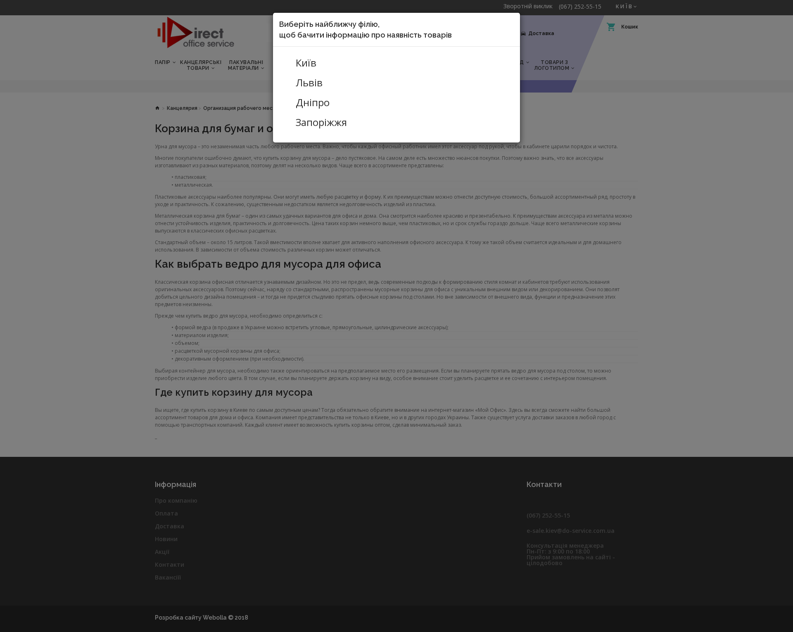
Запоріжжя (321, 122)
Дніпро (313, 102)
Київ (306, 63)
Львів (309, 82)
